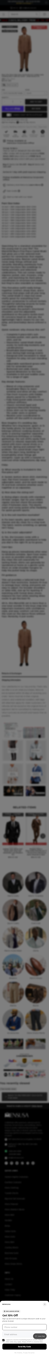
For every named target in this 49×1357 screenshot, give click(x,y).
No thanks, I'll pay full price (24, 1353)
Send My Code (24, 1346)
